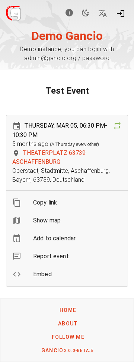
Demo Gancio (67, 36)
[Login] (121, 13)
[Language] (103, 13)
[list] (67, 238)
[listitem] (67, 203)
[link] (67, 238)
